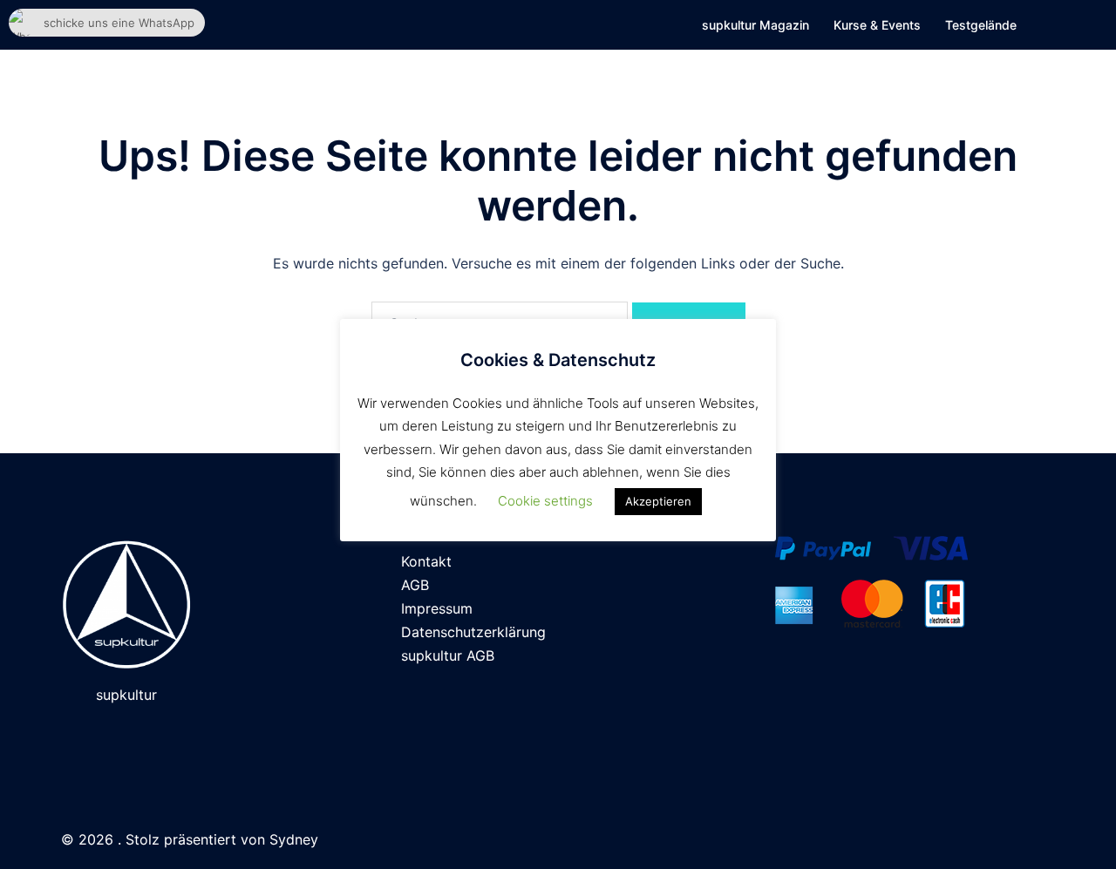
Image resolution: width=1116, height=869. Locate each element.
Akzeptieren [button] (658, 501)
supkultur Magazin (755, 24)
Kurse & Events (877, 24)
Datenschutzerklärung (473, 632)
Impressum (437, 608)
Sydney (293, 839)
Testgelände (981, 24)
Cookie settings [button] (545, 500)
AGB (415, 585)
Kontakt (426, 561)
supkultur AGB (447, 655)
